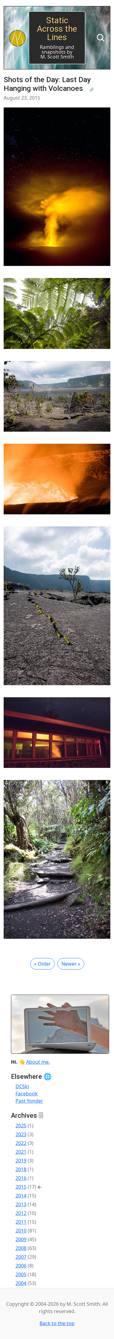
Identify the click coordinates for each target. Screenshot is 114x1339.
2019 (21, 1160)
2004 (21, 1283)
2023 (21, 1134)
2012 (21, 1213)
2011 (21, 1222)
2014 (21, 1195)
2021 (21, 1152)
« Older (42, 963)
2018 (21, 1169)
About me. (38, 1062)
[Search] (100, 37)
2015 (21, 1187)
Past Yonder (29, 1101)
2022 (21, 1143)
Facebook (27, 1093)
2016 (21, 1178)
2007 (21, 1257)
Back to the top (57, 1323)
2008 (21, 1248)
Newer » (70, 963)
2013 (21, 1204)
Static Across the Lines (57, 28)
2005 (21, 1274)
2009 (21, 1239)
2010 (21, 1230)
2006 (21, 1265)
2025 (21, 1125)
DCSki (22, 1086)
